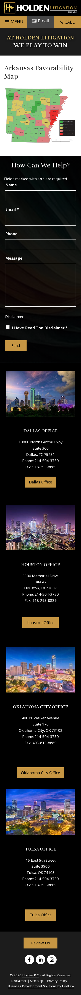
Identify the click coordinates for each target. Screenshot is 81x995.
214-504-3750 (47, 460)
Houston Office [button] (40, 622)
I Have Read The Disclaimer (40, 327)
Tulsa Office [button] (41, 914)
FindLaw (68, 986)
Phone (11, 233)
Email (12, 209)
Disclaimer (14, 316)
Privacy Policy (57, 980)
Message (13, 258)
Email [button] (43, 21)
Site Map (36, 980)
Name (11, 184)
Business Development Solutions (32, 986)
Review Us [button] (40, 942)
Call (70, 22)
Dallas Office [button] (40, 482)
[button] (13, 20)
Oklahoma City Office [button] (40, 772)
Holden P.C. (30, 975)
